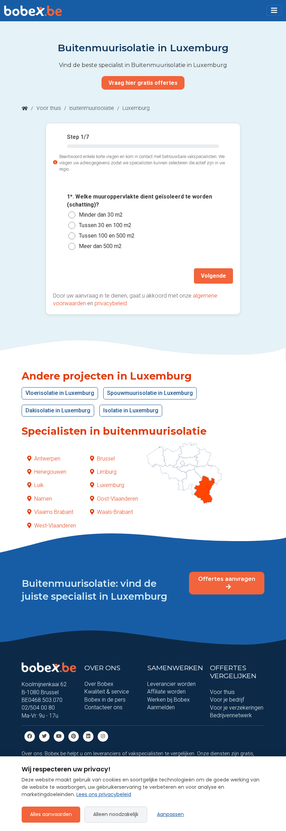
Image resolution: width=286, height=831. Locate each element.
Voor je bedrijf (227, 699)
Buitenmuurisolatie (91, 108)
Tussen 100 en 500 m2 (107, 235)
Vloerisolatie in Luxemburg (59, 393)
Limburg (106, 472)
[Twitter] (44, 736)
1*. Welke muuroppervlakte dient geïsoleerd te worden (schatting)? (139, 200)
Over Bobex (98, 684)
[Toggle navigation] (274, 10)
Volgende (213, 275)
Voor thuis (48, 108)
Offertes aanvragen (226, 579)
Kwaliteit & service (106, 691)
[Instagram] (103, 736)
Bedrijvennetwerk (231, 715)
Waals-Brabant (115, 512)
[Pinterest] (73, 736)
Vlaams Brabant (53, 512)
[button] (274, 10)
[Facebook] (29, 736)
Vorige (69, 275)
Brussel (106, 458)
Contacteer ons (103, 707)
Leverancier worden (171, 684)
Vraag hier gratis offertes (143, 83)
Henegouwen (50, 472)
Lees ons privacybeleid (103, 794)
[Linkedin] (88, 736)
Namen (43, 498)
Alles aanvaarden (51, 814)
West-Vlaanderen (55, 525)
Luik (39, 485)
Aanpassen (170, 814)
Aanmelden (161, 707)
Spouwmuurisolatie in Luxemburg (150, 393)
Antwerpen (47, 458)
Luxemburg (110, 485)
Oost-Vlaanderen (117, 498)
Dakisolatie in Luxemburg (57, 410)
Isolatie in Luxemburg (130, 410)
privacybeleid (111, 303)
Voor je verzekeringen (236, 707)
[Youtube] (59, 736)
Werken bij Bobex (168, 699)
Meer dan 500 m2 (100, 246)
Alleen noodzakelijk (115, 814)
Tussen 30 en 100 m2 (105, 225)
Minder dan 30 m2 (101, 214)
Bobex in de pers (105, 699)
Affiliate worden (166, 691)
